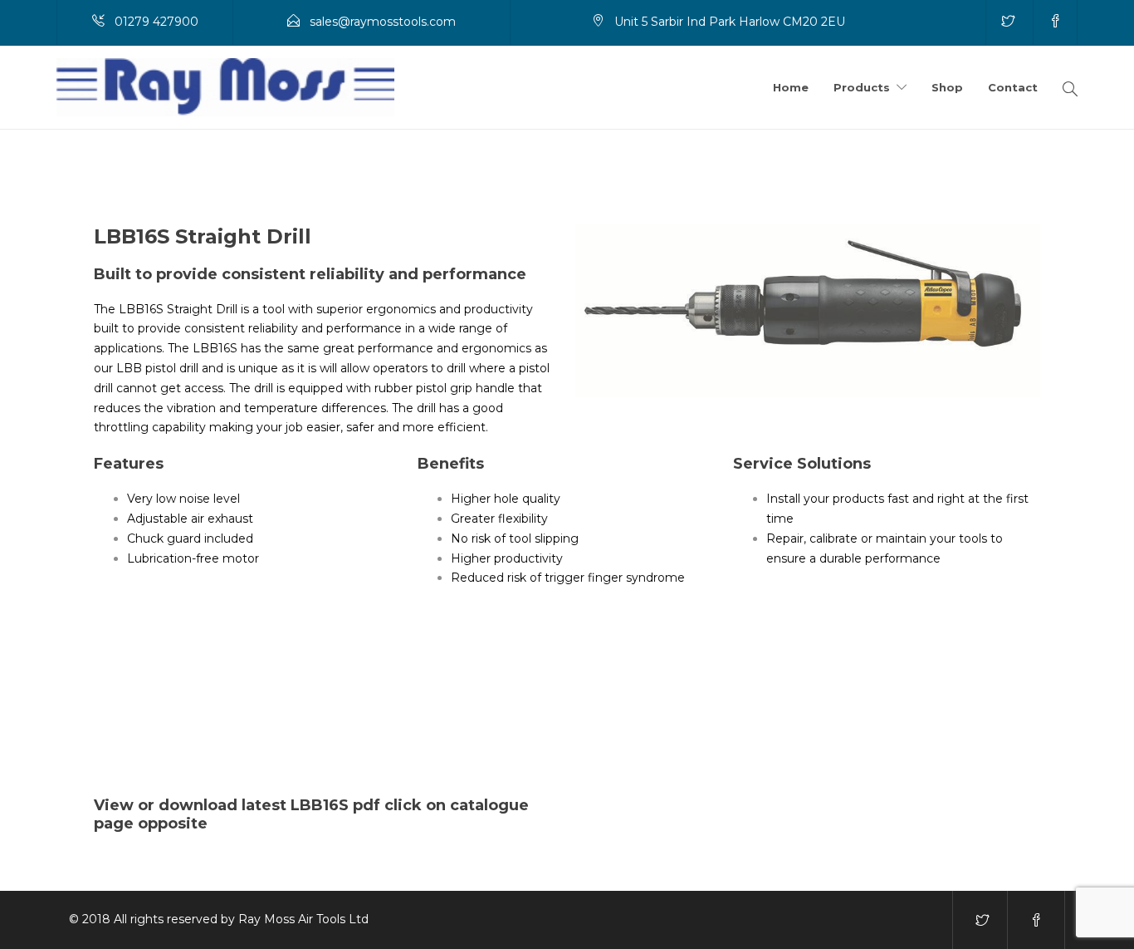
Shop (947, 87)
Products (861, 87)
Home (791, 87)
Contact (1013, 87)
